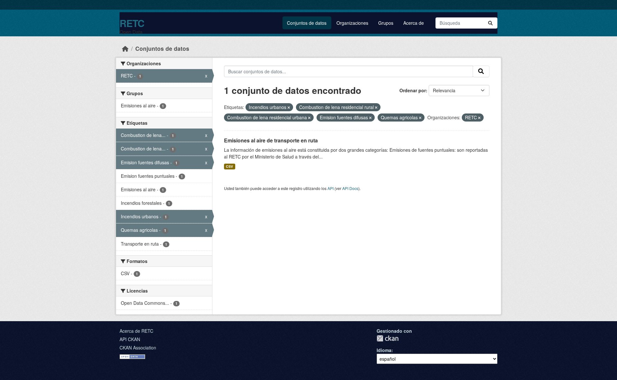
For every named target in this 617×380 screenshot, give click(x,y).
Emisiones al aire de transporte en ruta (271, 140)
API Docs (350, 188)
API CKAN (130, 339)
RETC (132, 23)
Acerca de (413, 23)
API (330, 188)
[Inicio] (125, 48)
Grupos (385, 23)
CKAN (387, 338)
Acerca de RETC (136, 331)
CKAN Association (138, 347)
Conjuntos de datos (306, 23)
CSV (229, 166)
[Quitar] (289, 107)
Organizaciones (352, 23)
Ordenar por (412, 90)
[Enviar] (490, 23)
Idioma (384, 350)
